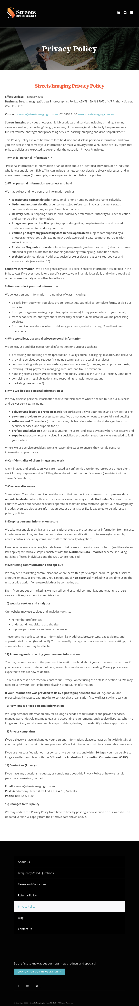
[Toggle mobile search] (125, 12)
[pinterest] (37, 986)
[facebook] (18, 986)
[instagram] (27, 986)
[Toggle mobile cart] (118, 12)
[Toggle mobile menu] (132, 12)
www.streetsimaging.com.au (96, 114)
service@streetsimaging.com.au (37, 114)
